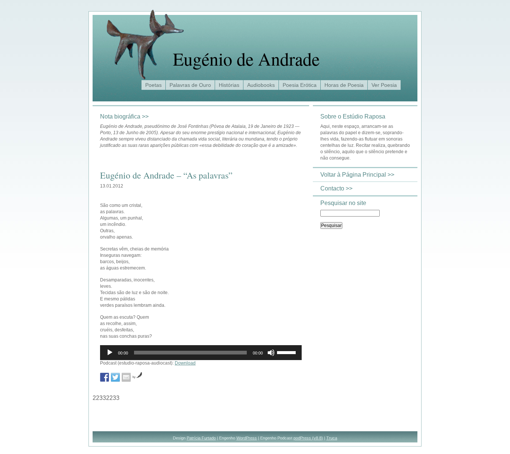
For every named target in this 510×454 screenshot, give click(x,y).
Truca (331, 438)
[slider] (287, 352)
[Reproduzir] (109, 352)
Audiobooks (261, 85)
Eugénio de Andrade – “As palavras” (166, 175)
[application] (201, 352)
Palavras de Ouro (190, 85)
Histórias (229, 85)
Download (185, 363)
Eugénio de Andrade (246, 58)
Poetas (153, 85)
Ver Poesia (384, 85)
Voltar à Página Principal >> (357, 174)
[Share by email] (126, 377)
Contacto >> (336, 188)
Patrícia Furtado (201, 438)
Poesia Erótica (300, 85)
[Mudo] (271, 352)
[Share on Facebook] (104, 377)
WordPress (246, 438)
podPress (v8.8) (308, 438)
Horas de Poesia (344, 85)
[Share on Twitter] (115, 377)
